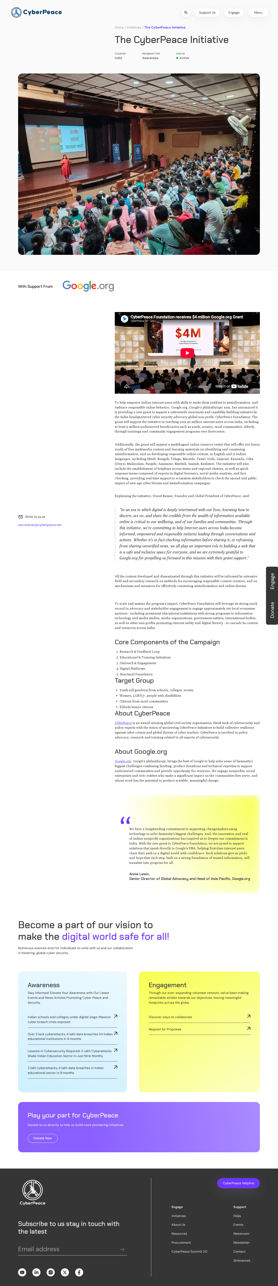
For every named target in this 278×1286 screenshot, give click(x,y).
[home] (36, 13)
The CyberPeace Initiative (165, 27)
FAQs (237, 1216)
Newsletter (241, 1242)
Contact (239, 1251)
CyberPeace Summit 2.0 (189, 1251)
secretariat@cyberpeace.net (39, 525)
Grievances (241, 1260)
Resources (179, 1233)
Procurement (181, 1242)
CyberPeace (123, 723)
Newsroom (241, 1233)
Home (119, 27)
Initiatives (134, 27)
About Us (178, 1224)
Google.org (123, 761)
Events (238, 1224)
